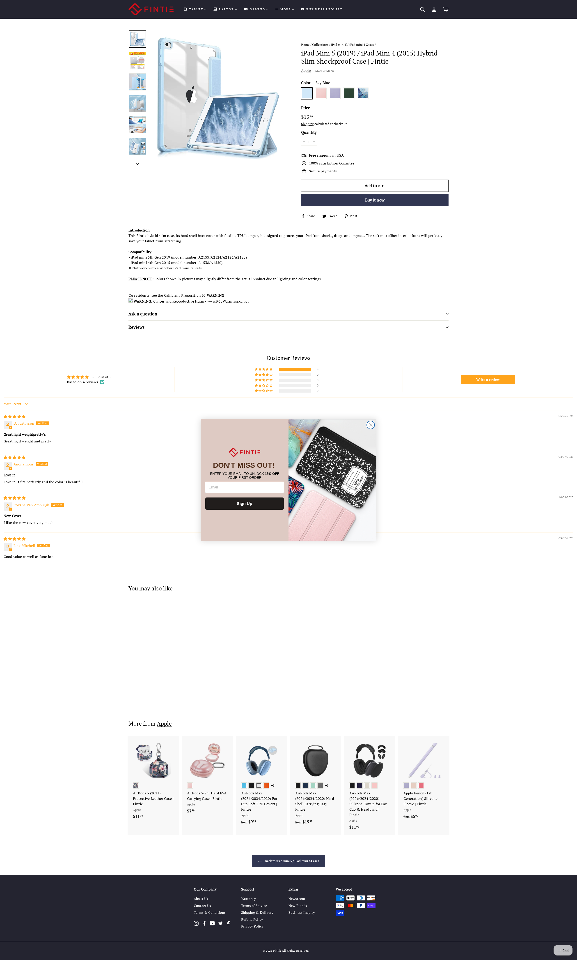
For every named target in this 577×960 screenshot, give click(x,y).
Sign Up (244, 503)
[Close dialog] (371, 425)
